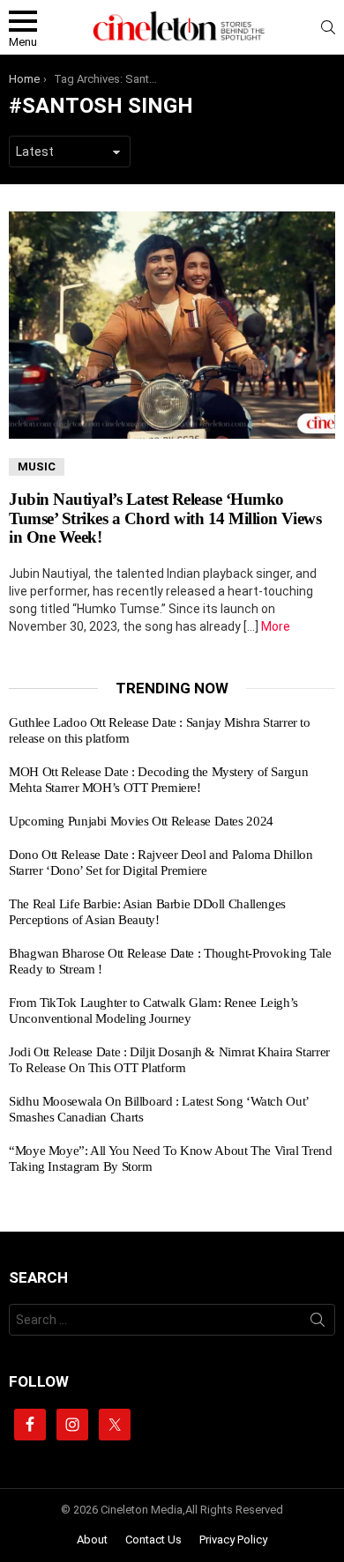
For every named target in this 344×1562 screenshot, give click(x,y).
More (275, 626)
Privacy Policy (233, 1539)
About (92, 1539)
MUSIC (37, 466)
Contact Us (153, 1539)
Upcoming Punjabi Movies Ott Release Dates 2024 (141, 821)
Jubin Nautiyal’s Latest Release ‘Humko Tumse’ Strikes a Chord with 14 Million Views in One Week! (165, 518)
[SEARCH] (328, 27)
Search (317, 1323)
